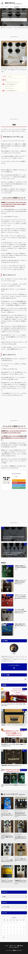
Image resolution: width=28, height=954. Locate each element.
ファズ (25, 750)
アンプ (22, 6)
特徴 (4, 79)
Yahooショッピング (17, 485)
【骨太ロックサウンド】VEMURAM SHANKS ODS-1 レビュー (20, 582)
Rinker (16, 476)
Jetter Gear (5, 20)
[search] (25, 679)
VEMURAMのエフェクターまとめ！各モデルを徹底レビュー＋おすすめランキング (13, 745)
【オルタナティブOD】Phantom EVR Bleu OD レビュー (7, 815)
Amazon (15, 480)
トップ (6, 945)
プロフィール (12, 945)
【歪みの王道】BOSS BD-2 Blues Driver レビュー (20, 625)
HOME (3, 27)
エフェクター (16, 6)
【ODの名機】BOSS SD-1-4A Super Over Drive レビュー (20, 838)
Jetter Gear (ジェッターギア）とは (11, 81)
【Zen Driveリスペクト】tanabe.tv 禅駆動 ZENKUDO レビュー (7, 837)
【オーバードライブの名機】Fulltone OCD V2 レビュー (7, 860)
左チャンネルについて (9, 88)
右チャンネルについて (9, 86)
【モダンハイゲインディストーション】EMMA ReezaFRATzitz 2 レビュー (21, 597)
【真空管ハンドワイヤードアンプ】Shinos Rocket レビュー (13, 724)
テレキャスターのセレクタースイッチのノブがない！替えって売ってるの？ (13, 704)
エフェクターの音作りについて (10, 84)
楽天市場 (15, 482)
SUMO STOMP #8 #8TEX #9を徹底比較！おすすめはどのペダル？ (14, 785)
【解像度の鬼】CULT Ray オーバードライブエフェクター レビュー (21, 882)
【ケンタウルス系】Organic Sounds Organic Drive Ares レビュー (21, 611)
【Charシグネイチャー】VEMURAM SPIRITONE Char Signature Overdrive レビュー (20, 814)
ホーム (2, 6)
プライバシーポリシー (14, 947)
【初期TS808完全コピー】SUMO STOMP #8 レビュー (21, 567)
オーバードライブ (19, 18)
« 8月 (4, 937)
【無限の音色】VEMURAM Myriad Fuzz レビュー (11, 765)
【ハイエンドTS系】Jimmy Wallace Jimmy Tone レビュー (21, 860)
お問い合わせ (20, 945)
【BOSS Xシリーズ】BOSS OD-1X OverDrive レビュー (7, 881)
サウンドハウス (16, 487)
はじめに (7, 6)
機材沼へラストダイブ (17, 950)
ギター (11, 6)
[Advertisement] (14, 33)
